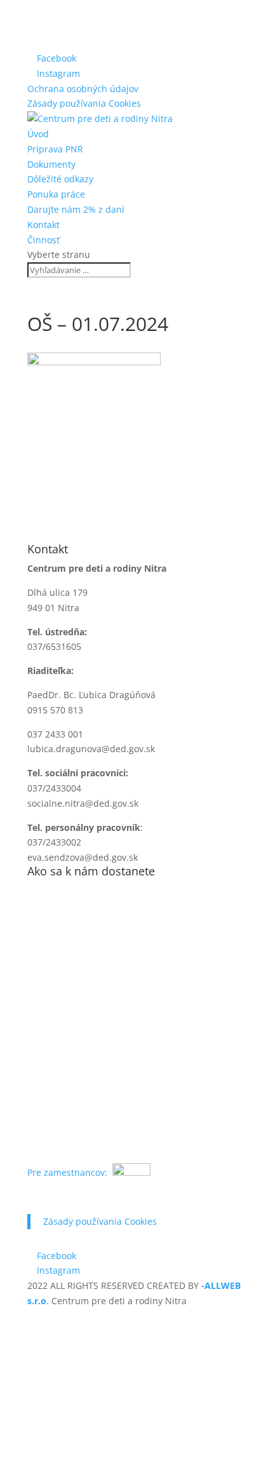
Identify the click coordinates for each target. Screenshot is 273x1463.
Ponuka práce (56, 194)
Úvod (38, 134)
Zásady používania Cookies (84, 103)
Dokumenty (51, 164)
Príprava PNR (55, 149)
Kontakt (43, 225)
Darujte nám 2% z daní (75, 209)
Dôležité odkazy (60, 179)
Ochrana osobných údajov (82, 89)
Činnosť (43, 240)
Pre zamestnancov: (68, 1172)
